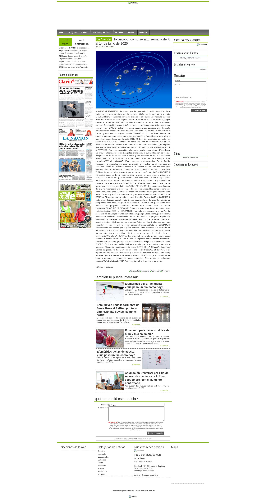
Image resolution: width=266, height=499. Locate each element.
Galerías (131, 32)
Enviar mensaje (199, 110)
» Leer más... (164, 297)
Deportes (101, 451)
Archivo (84, 32)
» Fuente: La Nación (104, 267)
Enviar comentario (155, 433)
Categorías (72, 32)
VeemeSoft (130, 491)
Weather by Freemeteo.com (190, 157)
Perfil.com (102, 466)
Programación (181, 53)
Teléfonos (119, 32)
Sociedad (101, 474)
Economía (102, 454)
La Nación (102, 460)
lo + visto (65, 42)
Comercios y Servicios (101, 32)
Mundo (100, 463)
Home (60, 32)
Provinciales (103, 471)
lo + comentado (82, 42)
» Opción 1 (203, 69)
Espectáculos (103, 457)
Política (101, 469)
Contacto (143, 32)
